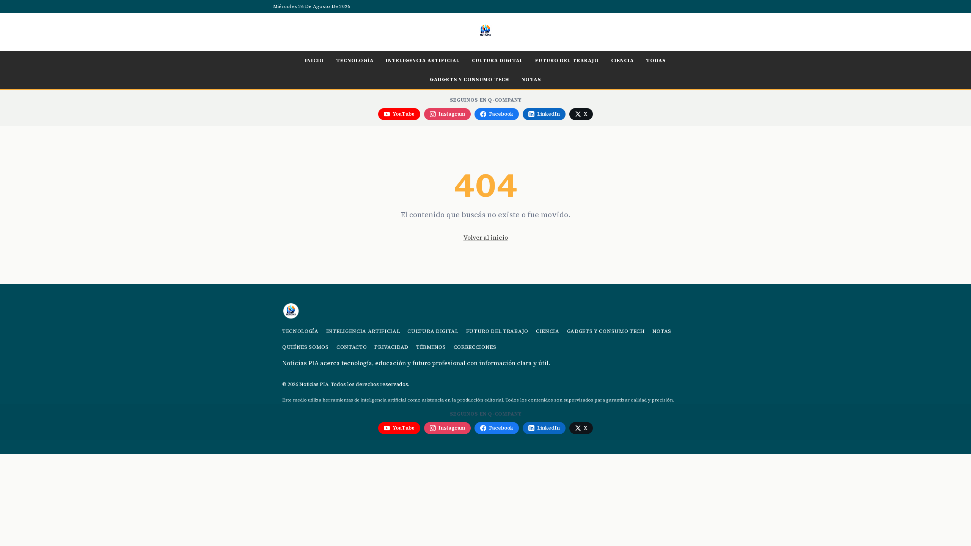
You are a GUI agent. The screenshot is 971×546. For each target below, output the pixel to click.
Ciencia (622, 60)
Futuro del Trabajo (567, 60)
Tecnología (355, 60)
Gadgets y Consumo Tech (469, 79)
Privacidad (391, 347)
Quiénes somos (305, 347)
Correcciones (475, 347)
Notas (531, 79)
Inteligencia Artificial (423, 60)
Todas (656, 60)
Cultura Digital (497, 60)
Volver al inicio (486, 237)
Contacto (351, 347)
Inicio (314, 60)
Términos (431, 347)
